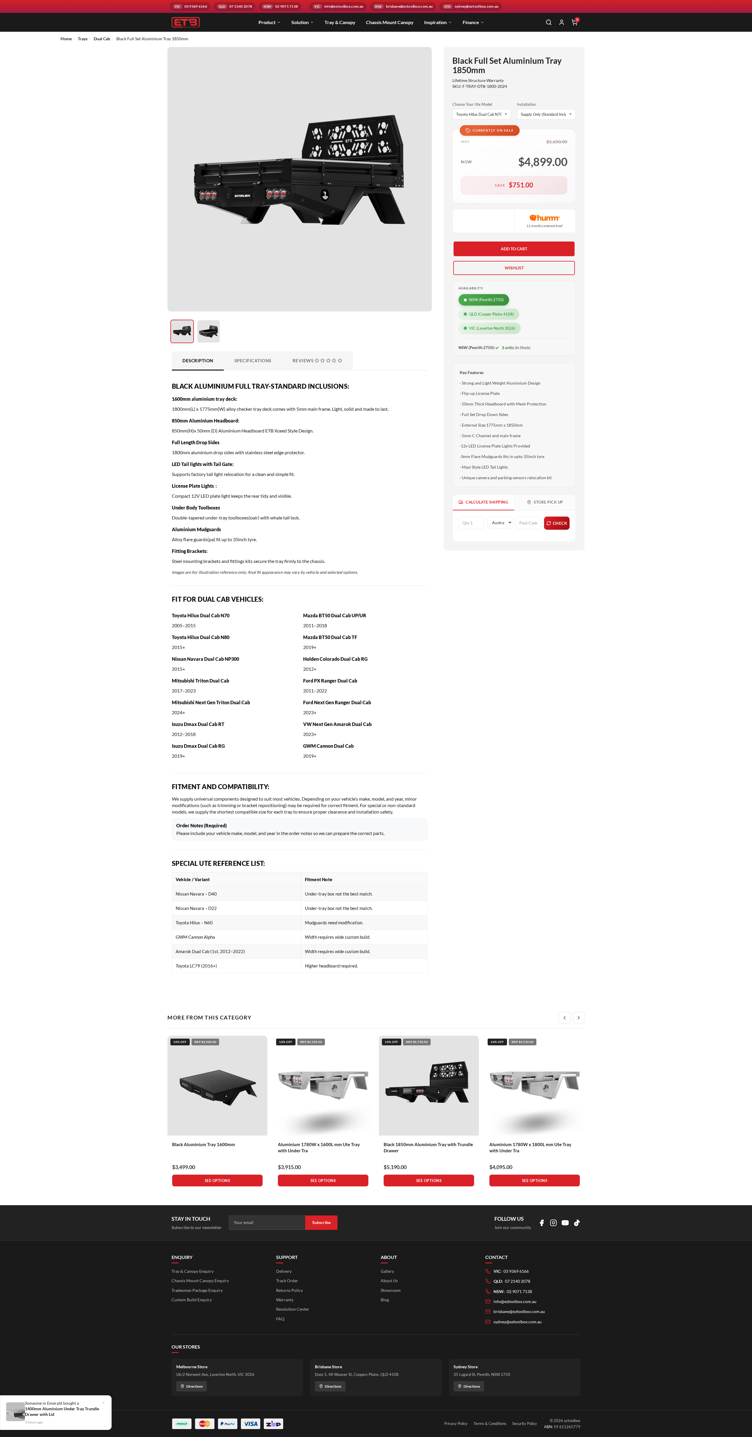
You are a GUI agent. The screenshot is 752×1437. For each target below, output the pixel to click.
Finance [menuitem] (471, 22)
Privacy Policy (456, 1423)
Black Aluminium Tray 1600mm (203, 1144)
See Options (217, 1180)
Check (560, 523)
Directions (194, 1386)
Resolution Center (292, 1309)
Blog (385, 1299)
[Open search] (549, 22)
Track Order (287, 1280)
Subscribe (321, 1222)
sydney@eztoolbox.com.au (518, 1321)
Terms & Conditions (490, 1423)
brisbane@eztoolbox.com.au (519, 1311)
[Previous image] (179, 196)
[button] (514, 268)
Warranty (284, 1299)
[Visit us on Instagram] (553, 1222)
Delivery (284, 1271)
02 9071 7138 (519, 1291)
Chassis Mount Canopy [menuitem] (390, 22)
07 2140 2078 (517, 1281)
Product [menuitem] (267, 22)
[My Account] (562, 22)
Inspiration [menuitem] (435, 22)
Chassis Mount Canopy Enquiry (200, 1280)
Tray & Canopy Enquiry (193, 1271)
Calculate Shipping (487, 502)
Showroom (391, 1290)
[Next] (579, 1018)
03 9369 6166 (516, 1271)
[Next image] (420, 196)
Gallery (387, 1271)
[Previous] (564, 1018)
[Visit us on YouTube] (565, 1222)
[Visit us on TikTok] (576, 1222)
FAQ (280, 1318)
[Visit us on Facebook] (541, 1222)
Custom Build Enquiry (192, 1299)
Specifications (252, 360)
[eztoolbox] (186, 22)
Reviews (304, 360)
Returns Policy (289, 1290)
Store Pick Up (548, 502)
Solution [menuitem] (300, 22)
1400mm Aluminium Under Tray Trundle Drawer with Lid (62, 1411)
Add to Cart (514, 248)
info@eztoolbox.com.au (515, 1301)
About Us (389, 1280)
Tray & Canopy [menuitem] (340, 22)
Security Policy (524, 1423)
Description (197, 360)
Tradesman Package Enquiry (197, 1290)
